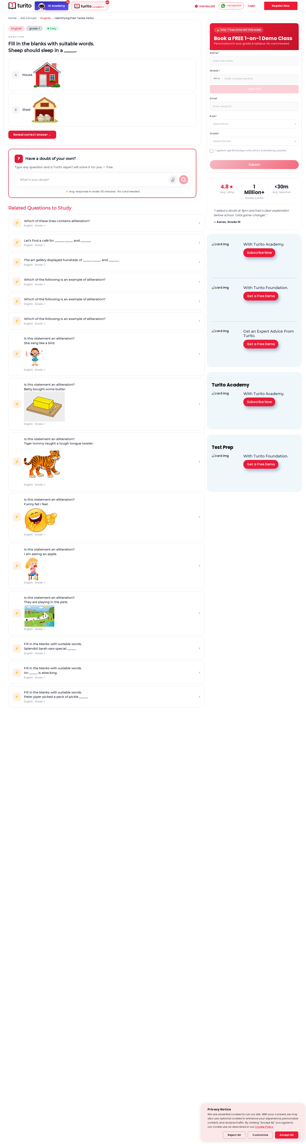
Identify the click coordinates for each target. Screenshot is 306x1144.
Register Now (281, 5)
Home (12, 18)
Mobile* (215, 70)
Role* (213, 116)
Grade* (214, 133)
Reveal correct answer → (32, 135)
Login (251, 5)
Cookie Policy (264, 1127)
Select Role (220, 124)
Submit (254, 164)
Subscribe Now (259, 252)
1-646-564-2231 (207, 6)
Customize (260, 1135)
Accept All (287, 1135)
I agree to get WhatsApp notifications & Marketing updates (250, 150)
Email (213, 98)
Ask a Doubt (28, 18)
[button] (102, 75)
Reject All (234, 1135)
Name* (214, 52)
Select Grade (222, 141)
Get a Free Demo (261, 295)
